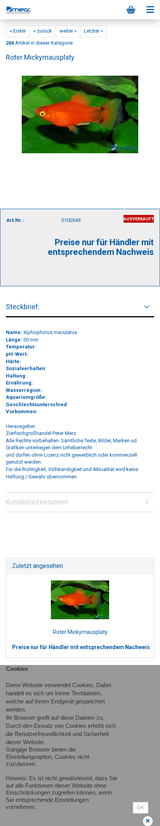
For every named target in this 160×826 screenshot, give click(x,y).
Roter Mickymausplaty (80, 632)
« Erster (18, 31)
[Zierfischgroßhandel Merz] (15, 9)
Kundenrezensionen (37, 502)
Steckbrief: (23, 307)
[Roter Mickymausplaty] (80, 111)
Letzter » (93, 31)
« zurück (42, 31)
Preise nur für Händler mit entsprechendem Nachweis (81, 647)
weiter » (68, 31)
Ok (140, 807)
